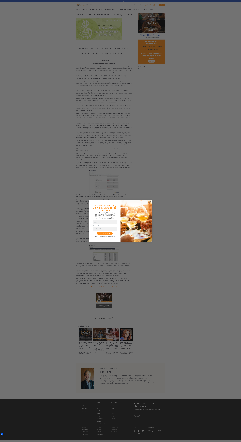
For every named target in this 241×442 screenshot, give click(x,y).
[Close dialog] (150, 202)
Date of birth (96, 226)
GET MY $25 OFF (105, 233)
